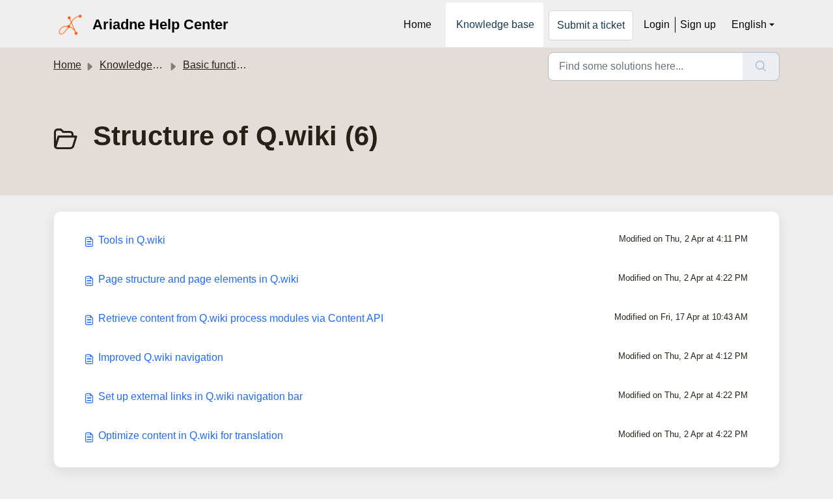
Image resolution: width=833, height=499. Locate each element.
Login (657, 24)
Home (417, 24)
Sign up (698, 24)
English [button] (749, 24)
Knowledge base (495, 24)
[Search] (761, 66)
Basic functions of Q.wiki (239, 64)
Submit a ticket (591, 25)
